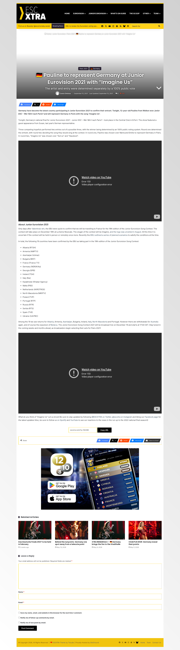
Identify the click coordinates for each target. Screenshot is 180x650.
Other (146, 13)
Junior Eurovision (97, 13)
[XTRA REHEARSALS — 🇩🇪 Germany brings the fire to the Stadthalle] (108, 530)
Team (156, 13)
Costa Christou (65, 93)
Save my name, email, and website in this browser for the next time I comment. (51, 613)
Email (21, 602)
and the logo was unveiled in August (125, 232)
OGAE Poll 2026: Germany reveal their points (143, 543)
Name (21, 592)
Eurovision (78, 13)
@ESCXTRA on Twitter (101, 417)
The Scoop (134, 13)
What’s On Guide (118, 13)
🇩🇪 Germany (95, 69)
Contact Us (156, 642)
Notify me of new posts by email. (33, 623)
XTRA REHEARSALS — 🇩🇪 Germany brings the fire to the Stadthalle (106, 543)
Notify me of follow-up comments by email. (37, 618)
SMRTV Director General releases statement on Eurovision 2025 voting (93, 26)
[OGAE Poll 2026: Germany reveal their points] (145, 530)
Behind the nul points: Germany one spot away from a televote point (71, 543)
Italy (89, 322)
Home (67, 13)
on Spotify (61, 420)
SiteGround (94, 642)
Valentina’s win (38, 229)
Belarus (54, 325)
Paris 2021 (71, 34)
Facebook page (151, 417)
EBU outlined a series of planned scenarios (109, 235)
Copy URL (104, 430)
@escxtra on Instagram (122, 417)
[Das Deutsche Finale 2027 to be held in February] (34, 530)
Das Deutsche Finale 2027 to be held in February (34, 543)
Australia (154, 322)
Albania (50, 322)
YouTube (74, 420)
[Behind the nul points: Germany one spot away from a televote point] (71, 530)
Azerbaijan (67, 322)
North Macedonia (99, 322)
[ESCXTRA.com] (32, 13)
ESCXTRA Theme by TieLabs (63, 642)
